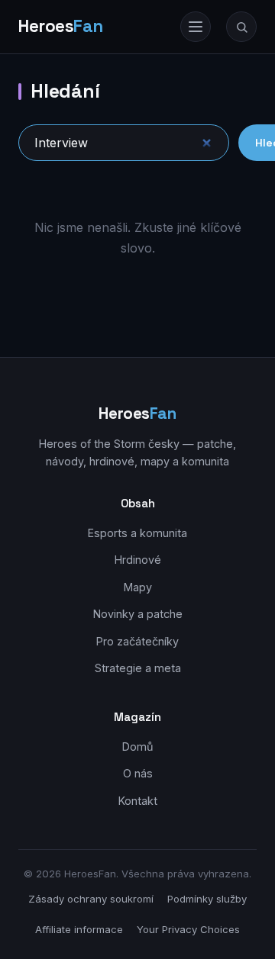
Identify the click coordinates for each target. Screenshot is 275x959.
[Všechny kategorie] (195, 26)
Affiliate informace (79, 929)
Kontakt (137, 800)
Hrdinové (138, 559)
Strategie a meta (138, 667)
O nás (138, 773)
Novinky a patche (138, 613)
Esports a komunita (137, 532)
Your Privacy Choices (188, 929)
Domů (138, 746)
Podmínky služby (207, 899)
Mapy (138, 587)
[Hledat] (241, 26)
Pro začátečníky (137, 641)
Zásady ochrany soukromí (91, 899)
